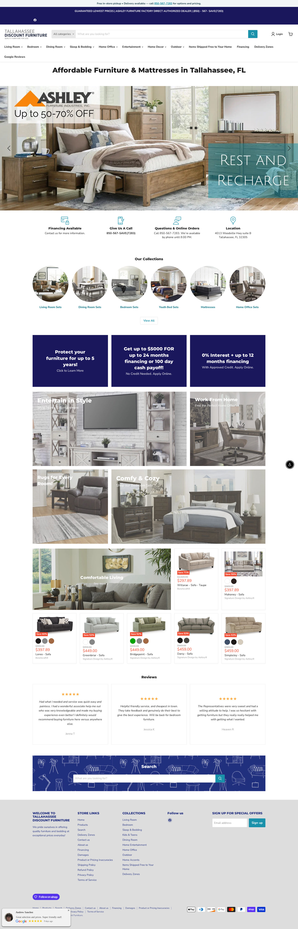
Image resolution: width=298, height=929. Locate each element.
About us (83, 845)
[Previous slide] (9, 148)
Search (82, 830)
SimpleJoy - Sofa (235, 655)
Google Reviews (14, 57)
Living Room (12, 47)
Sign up (257, 823)
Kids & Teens (129, 835)
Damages (83, 855)
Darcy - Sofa (184, 654)
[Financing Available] (65, 228)
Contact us (84, 840)
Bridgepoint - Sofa (141, 654)
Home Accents (130, 860)
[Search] (252, 34)
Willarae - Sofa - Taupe (191, 585)
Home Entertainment (134, 845)
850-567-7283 (163, 3)
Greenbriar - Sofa (93, 655)
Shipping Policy (87, 865)
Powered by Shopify (43, 919)
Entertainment (131, 47)
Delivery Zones (263, 47)
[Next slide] (288, 148)
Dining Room (54, 47)
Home (81, 820)
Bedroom (33, 47)
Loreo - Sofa (43, 654)
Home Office (107, 47)
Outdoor (176, 47)
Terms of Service (87, 880)
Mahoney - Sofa (234, 594)
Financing (243, 47)
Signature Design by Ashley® (239, 598)
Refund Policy (86, 870)
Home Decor (156, 47)
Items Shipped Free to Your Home (210, 47)
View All (149, 321)
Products (83, 825)
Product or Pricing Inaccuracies (95, 860)
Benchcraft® (183, 588)
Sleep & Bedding (81, 47)
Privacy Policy (86, 875)
